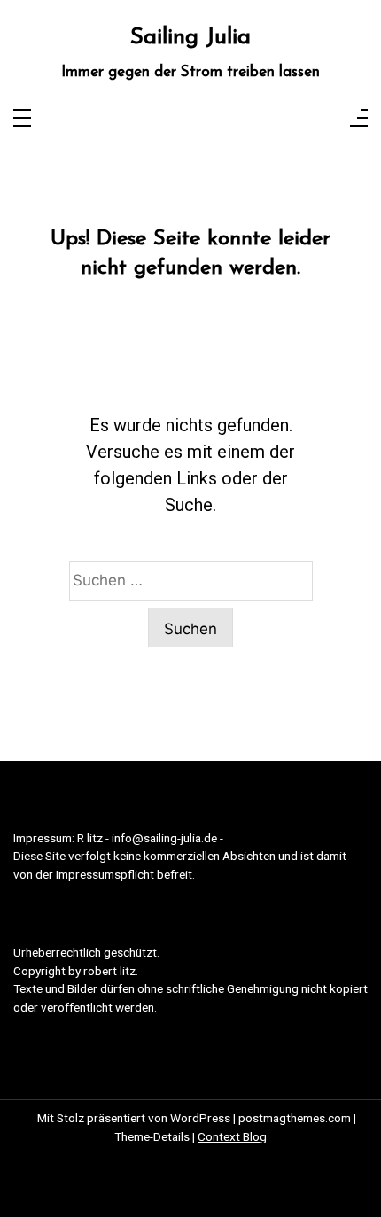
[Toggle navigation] (22, 119)
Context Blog (232, 1136)
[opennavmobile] (359, 119)
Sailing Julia (190, 38)
